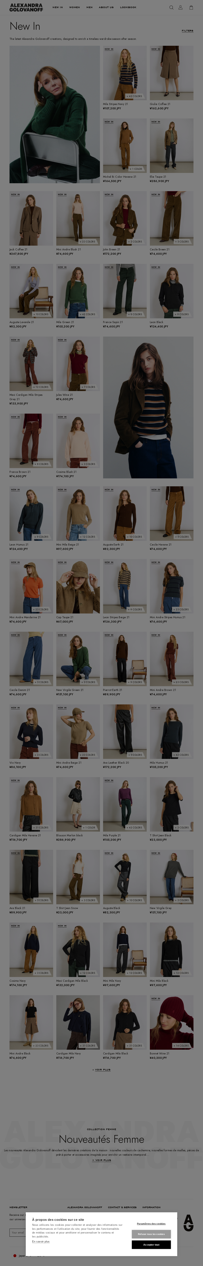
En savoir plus (41, 1241)
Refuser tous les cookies (151, 1234)
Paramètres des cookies (151, 1223)
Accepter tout (151, 1244)
